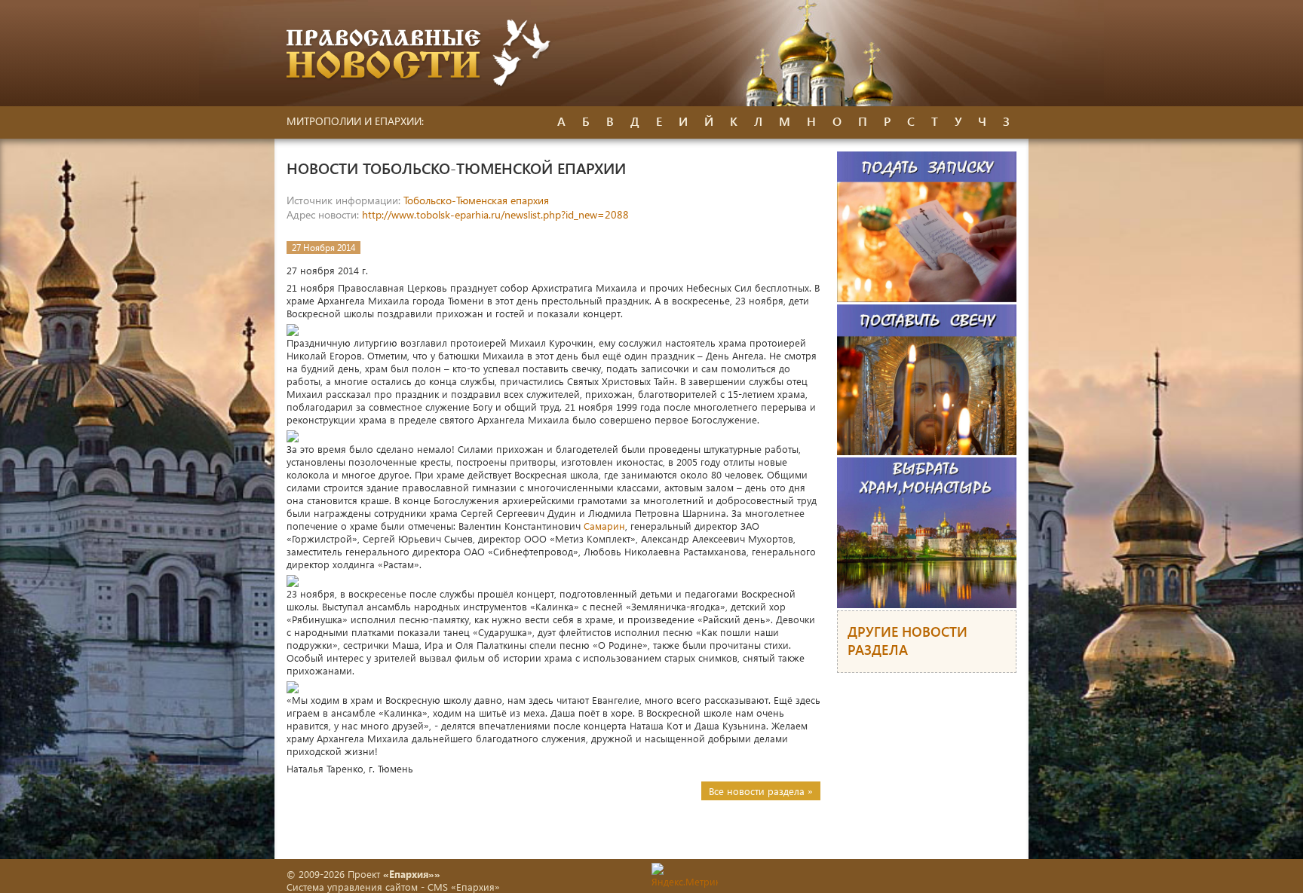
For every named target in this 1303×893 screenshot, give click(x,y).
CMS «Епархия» (464, 886)
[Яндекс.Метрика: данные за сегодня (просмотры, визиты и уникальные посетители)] (685, 875)
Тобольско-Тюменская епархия (476, 200)
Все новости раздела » (761, 790)
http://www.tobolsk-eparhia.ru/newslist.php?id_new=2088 (495, 214)
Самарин (604, 525)
